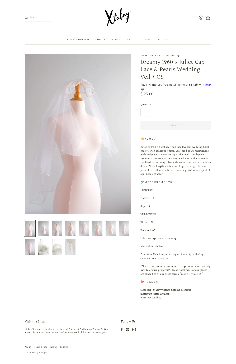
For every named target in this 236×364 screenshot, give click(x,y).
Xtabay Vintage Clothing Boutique (161, 55)
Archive (116, 40)
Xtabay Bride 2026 (78, 40)
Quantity (145, 105)
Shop (98, 40)
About (131, 40)
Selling (53, 347)
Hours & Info (40, 347)
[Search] (26, 17)
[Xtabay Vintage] (118, 17)
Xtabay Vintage (39, 352)
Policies (163, 40)
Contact (146, 40)
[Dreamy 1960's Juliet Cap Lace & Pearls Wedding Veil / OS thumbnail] (30, 228)
